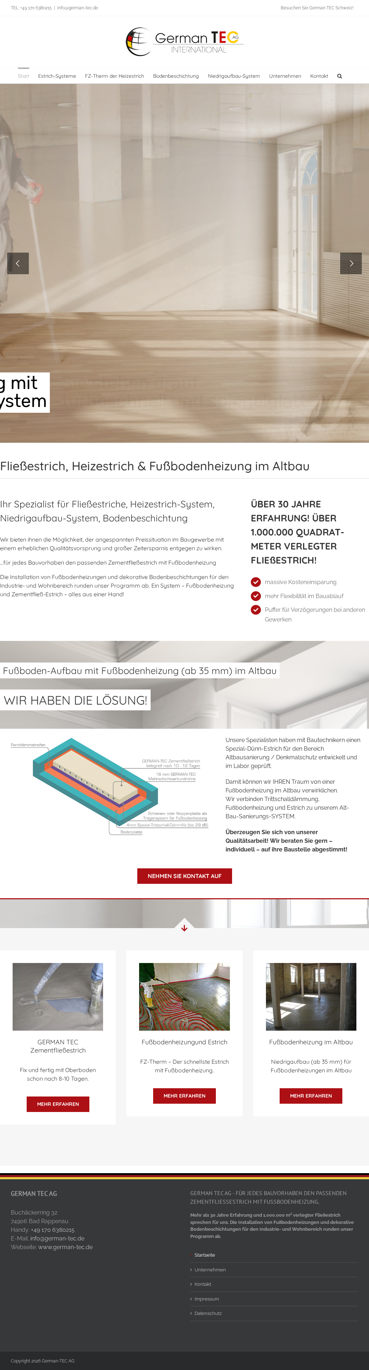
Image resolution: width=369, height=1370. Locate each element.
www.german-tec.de (65, 1247)
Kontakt (203, 1284)
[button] (339, 75)
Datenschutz (208, 1313)
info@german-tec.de (77, 7)
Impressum (207, 1299)
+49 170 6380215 (53, 1229)
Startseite (205, 1255)
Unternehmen (210, 1269)
